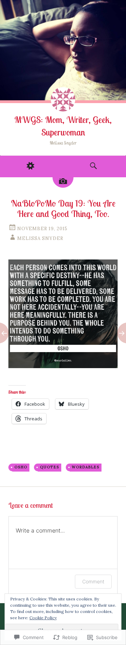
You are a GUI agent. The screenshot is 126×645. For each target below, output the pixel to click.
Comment (93, 581)
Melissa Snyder (40, 238)
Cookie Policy (43, 617)
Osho (20, 467)
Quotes (49, 467)
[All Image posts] (63, 182)
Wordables (85, 467)
